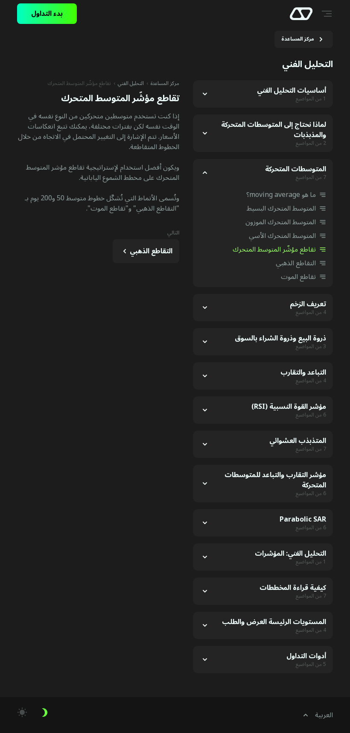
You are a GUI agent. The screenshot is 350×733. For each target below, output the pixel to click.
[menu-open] (328, 14)
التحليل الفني (131, 83)
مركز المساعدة (165, 83)
